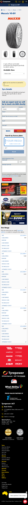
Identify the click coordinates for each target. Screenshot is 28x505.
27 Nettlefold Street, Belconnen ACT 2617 (14, 410)
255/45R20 (23, 326)
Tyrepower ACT (15, 5)
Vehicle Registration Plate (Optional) (8, 159)
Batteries (4, 463)
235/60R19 (23, 272)
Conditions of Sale (18, 501)
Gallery (4, 477)
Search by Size (5, 449)
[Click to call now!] (16, 1)
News (3, 476)
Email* (3, 121)
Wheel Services (5, 466)
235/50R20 (23, 308)
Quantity (21, 107)
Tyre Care (4, 452)
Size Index (4, 482)
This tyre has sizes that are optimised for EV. (13, 84)
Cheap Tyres (4, 488)
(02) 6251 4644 (8, 414)
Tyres (3, 445)
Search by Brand (5, 450)
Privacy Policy (5, 176)
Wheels (4, 456)
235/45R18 (23, 235)
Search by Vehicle (6, 447)
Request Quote (6, 179)
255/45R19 (23, 290)
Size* (3, 107)
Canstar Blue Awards (6, 484)
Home (3, 10)
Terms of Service (14, 176)
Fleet (3, 474)
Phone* (9, 116)
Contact (4, 470)
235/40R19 (23, 253)
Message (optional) (6, 164)
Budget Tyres (5, 486)
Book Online (5, 472)
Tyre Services (5, 465)
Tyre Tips (4, 454)
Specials (4, 468)
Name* (4, 111)
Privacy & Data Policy (10, 501)
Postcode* (4, 125)
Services (4, 461)
